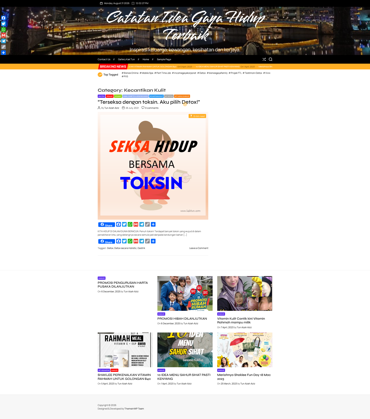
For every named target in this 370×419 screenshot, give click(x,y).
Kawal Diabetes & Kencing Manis (135, 96)
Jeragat (110, 96)
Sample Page (164, 59)
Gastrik (101, 96)
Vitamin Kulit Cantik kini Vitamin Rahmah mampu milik (241, 320)
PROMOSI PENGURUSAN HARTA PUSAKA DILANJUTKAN (123, 284)
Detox (110, 248)
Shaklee (101, 278)
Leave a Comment (198, 248)
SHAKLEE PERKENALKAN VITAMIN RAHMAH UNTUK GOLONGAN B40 (124, 377)
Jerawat (118, 96)
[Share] (3, 53)
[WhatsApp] (3, 29)
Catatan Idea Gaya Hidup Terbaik (185, 26)
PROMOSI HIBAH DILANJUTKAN (182, 319)
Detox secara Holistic (125, 248)
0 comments (151, 107)
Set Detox (169, 96)
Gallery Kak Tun (126, 59)
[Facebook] (3, 18)
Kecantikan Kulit (156, 96)
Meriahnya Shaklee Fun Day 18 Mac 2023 (245, 66)
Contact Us (104, 59)
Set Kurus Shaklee (182, 96)
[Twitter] (3, 24)
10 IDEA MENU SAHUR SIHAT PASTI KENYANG (185, 66)
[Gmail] (3, 35)
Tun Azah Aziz (111, 107)
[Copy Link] (3, 47)
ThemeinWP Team (134, 408)
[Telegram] (3, 41)
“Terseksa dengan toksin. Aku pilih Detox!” (149, 102)
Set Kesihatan (103, 370)
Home (146, 59)
